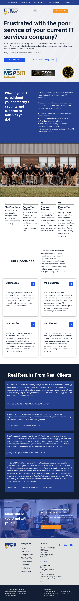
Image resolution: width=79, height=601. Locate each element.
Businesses (12, 283)
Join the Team (26, 571)
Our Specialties (27, 554)
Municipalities (52, 283)
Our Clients (25, 564)
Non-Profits (12, 323)
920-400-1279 (68, 2)
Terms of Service (66, 593)
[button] (35, 10)
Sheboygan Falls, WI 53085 (46, 555)
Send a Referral (12, 2)
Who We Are (26, 551)
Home (23, 548)
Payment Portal (54, 2)
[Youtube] (71, 545)
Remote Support (39, 2)
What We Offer (27, 558)
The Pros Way (26, 561)
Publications (25, 2)
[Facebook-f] (59, 545)
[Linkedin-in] (65, 545)
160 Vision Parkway (44, 551)
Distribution (50, 323)
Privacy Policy (65, 591)
